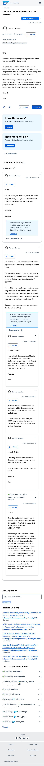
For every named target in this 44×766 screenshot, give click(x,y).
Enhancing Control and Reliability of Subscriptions (20, 656)
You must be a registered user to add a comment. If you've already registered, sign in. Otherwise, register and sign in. (20, 226)
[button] (27, 34)
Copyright (11, 750)
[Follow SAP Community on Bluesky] (20, 738)
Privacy (11, 744)
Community (14, 3)
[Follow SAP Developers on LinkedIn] (27, 738)
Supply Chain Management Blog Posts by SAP (20, 618)
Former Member (14, 29)
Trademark (11, 755)
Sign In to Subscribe (30, 18)
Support (33, 755)
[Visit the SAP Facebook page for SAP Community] (16, 738)
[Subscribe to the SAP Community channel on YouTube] (24, 738)
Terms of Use (33, 744)
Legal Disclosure (33, 750)
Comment (36, 107)
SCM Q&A (7, 8)
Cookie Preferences (11, 761)
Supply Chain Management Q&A (15, 629)
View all (5, 727)
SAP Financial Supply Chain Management (14, 43)
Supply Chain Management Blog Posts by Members (22, 639)
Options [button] (40, 19)
